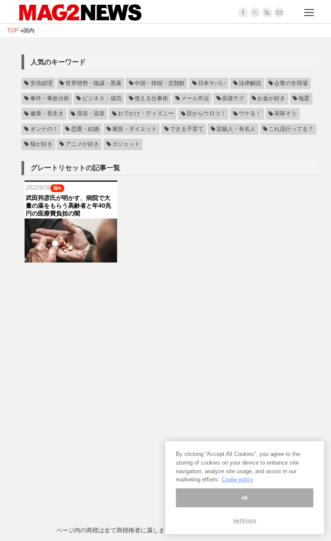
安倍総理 (41, 83)
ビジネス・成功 (102, 98)
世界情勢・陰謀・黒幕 (94, 83)
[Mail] (279, 12)
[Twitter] (255, 12)
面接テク (233, 98)
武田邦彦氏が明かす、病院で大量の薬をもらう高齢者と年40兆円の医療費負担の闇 (68, 205)
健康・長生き (47, 114)
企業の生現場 (291, 83)
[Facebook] (243, 12)
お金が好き (271, 98)
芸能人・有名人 (236, 129)
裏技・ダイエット (134, 129)
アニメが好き (82, 144)
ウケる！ (250, 114)
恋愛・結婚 (85, 129)
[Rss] (267, 12)
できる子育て (186, 129)
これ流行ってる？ (291, 129)
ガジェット (126, 144)
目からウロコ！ (206, 114)
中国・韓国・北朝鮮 (159, 83)
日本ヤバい (212, 83)
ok (244, 497)
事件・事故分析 (49, 98)
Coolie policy (237, 479)
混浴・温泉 (91, 114)
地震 (303, 98)
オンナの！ (44, 129)
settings (244, 520)
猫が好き (41, 144)
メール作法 (195, 98)
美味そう (285, 114)
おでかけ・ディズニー (146, 114)
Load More (170, 279)
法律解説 (250, 83)
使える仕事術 (151, 98)
